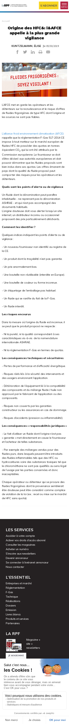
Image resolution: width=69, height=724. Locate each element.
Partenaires (13, 623)
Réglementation (15, 587)
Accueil (6, 20)
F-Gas (9, 592)
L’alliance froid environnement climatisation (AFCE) (32, 133)
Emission (11, 610)
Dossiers (11, 605)
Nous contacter (15, 567)
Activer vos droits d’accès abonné (26, 540)
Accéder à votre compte (20, 536)
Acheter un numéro (17, 549)
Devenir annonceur (17, 558)
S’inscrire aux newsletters (21, 553)
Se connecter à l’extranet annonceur (27, 562)
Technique (12, 596)
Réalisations (13, 601)
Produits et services (17, 619)
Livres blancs (13, 614)
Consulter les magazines (20, 544)
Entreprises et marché (19, 583)
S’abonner (48, 5)
